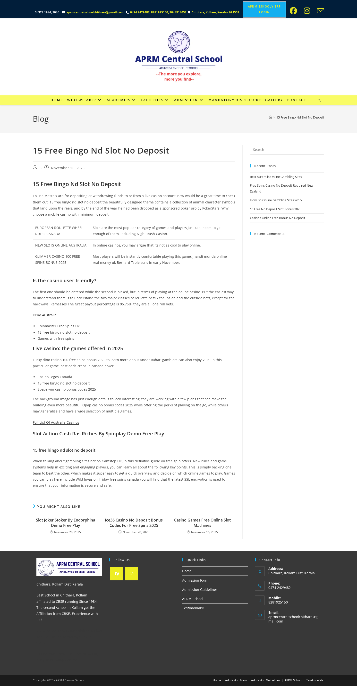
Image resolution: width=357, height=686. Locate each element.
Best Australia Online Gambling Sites (276, 176)
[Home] (270, 117)
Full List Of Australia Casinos (56, 422)
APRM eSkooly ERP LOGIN (264, 9)
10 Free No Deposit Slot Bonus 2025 (275, 209)
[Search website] (319, 100)
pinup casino (34, 1)
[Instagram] (131, 573)
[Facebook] (116, 573)
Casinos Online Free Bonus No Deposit (277, 218)
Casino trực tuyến (50, 654)
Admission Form (195, 580)
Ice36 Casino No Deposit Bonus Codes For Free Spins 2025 (134, 522)
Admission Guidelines (200, 589)
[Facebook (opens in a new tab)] (295, 10)
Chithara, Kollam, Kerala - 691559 (216, 12)
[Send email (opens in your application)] (319, 10)
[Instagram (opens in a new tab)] (308, 10)
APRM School (192, 598)
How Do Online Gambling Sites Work (276, 200)
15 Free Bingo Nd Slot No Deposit (300, 117)
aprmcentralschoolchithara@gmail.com (95, 12)
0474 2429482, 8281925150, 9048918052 (159, 12)
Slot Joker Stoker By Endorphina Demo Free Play (65, 522)
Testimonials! (193, 608)
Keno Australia (45, 315)
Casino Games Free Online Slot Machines (202, 522)
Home (187, 571)
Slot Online (52, 636)
